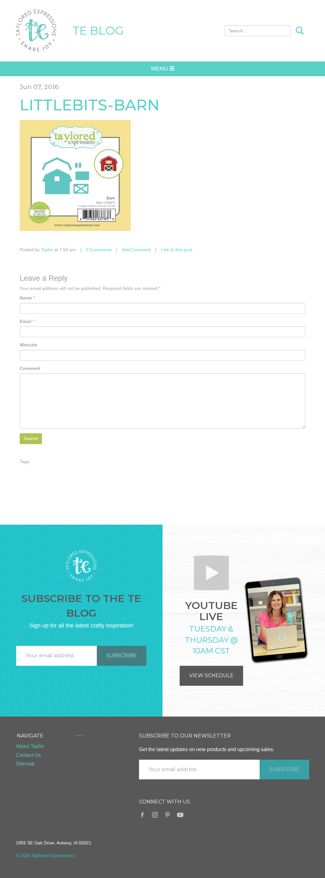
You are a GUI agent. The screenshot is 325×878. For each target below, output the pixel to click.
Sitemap (25, 763)
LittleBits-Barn (90, 105)
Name (26, 297)
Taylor (47, 249)
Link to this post (176, 249)
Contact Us (28, 755)
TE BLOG (98, 30)
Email (25, 321)
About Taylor (30, 746)
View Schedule (211, 675)
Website (28, 344)
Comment (30, 368)
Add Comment (136, 249)
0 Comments (99, 249)
